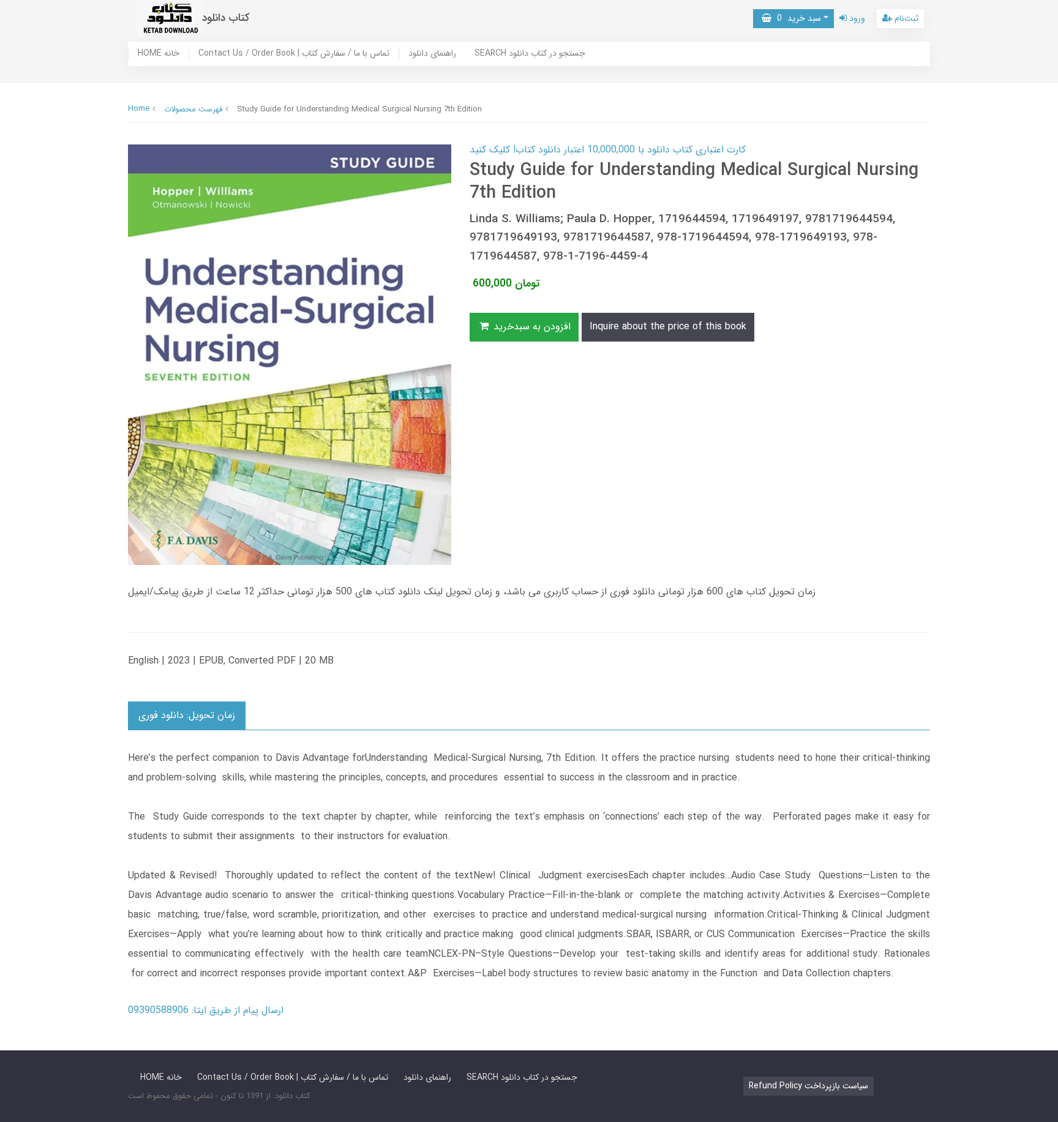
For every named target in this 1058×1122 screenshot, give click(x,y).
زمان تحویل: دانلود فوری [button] (186, 715)
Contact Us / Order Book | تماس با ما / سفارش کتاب (293, 54)
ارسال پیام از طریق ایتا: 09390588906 (205, 1010)
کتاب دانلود (226, 18)
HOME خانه (158, 54)
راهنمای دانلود (432, 54)
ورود (856, 18)
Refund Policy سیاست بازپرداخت (808, 1086)
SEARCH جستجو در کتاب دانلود (530, 54)
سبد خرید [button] (796, 18)
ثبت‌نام (905, 18)
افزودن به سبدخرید (530, 326)
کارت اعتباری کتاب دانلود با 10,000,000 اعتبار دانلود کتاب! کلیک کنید (608, 149)
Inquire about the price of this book (668, 326)
